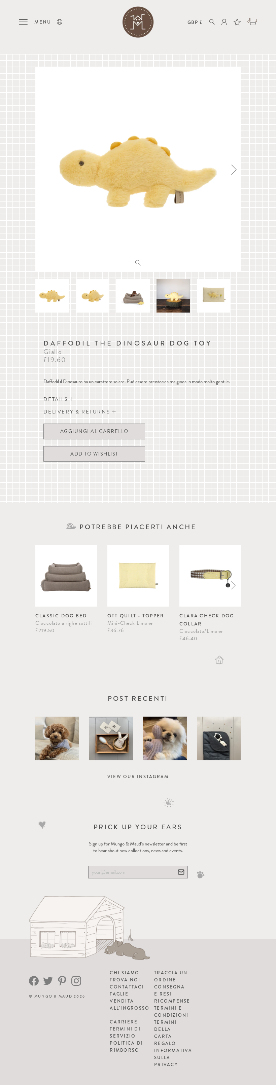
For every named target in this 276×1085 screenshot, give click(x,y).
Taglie (119, 994)
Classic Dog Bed (61, 615)
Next (233, 585)
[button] (60, 21)
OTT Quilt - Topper (135, 615)
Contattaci (127, 987)
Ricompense (172, 1001)
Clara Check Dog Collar (206, 619)
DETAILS (56, 399)
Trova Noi (125, 980)
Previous (42, 585)
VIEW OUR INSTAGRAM (138, 776)
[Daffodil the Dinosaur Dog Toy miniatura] (52, 296)
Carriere (124, 1022)
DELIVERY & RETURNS (77, 411)
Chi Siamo (124, 973)
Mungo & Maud (53, 996)
